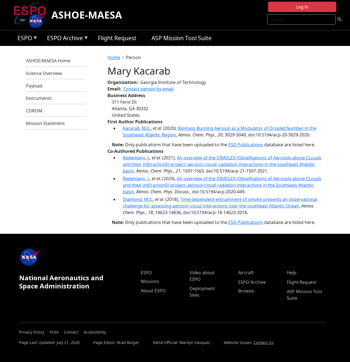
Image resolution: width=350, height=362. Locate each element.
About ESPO (153, 291)
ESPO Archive (63, 39)
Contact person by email (148, 89)
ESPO (23, 39)
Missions (150, 281)
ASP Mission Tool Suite (181, 38)
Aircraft (246, 273)
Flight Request (117, 38)
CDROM (34, 111)
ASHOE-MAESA (86, 15)
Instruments (39, 98)
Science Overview (44, 73)
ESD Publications (245, 145)
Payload (34, 86)
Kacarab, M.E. (137, 128)
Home (113, 57)
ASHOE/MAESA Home (48, 61)
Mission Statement (45, 123)
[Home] (32, 15)
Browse (246, 291)
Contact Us (263, 342)
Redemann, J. (136, 158)
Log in (302, 7)
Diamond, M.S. (138, 199)
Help (291, 273)
